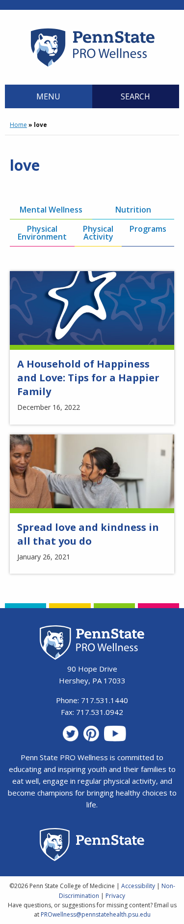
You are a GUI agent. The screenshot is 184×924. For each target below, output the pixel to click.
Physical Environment (42, 232)
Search (135, 96)
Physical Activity (98, 232)
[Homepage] (92, 66)
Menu (48, 96)
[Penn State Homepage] (92, 846)
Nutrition (133, 209)
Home (18, 125)
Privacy (115, 896)
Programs (148, 228)
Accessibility (138, 886)
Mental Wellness (51, 209)
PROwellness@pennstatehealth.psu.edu (96, 914)
